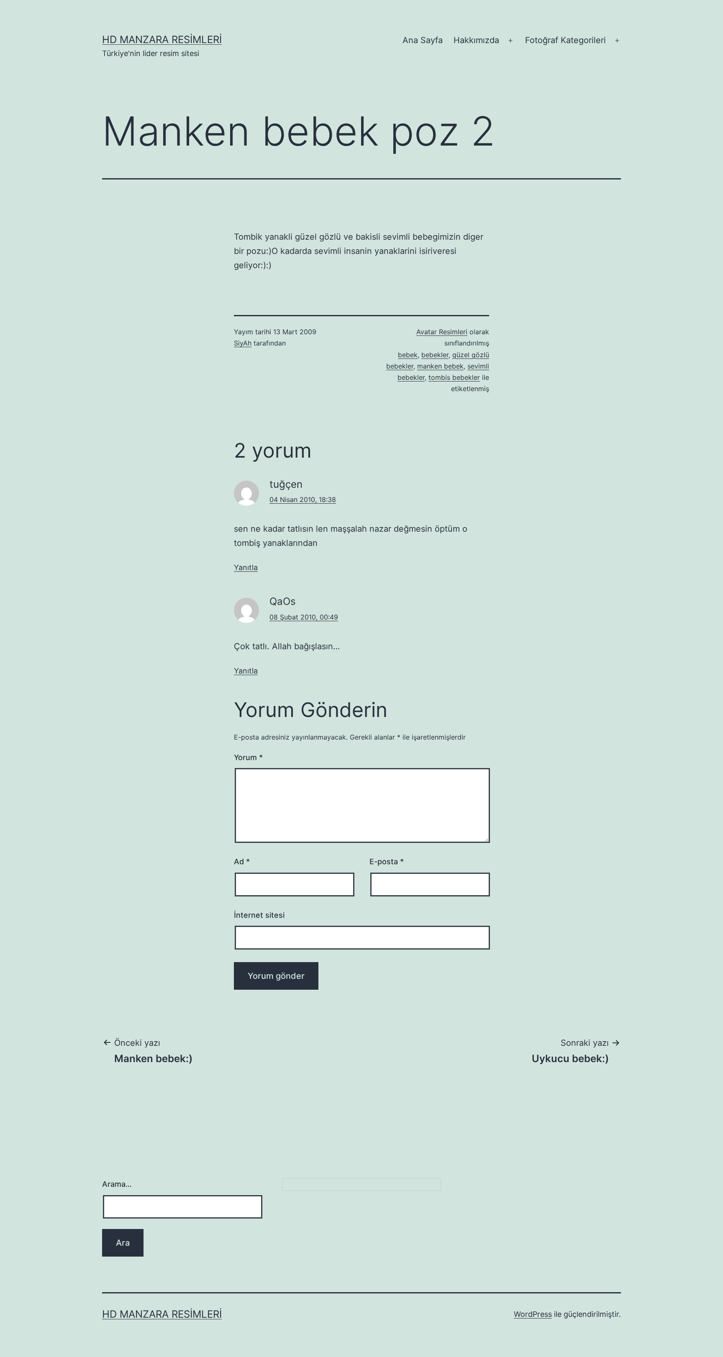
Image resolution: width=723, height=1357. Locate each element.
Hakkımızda (476, 40)
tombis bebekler (454, 377)
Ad (242, 861)
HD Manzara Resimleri (162, 39)
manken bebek (440, 366)
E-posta (386, 861)
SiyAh (242, 343)
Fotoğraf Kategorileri (565, 40)
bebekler (435, 355)
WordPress (533, 1314)
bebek (408, 355)
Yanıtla (246, 567)
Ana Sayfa (423, 40)
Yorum (248, 757)
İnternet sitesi (259, 915)
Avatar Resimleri (441, 332)
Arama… (117, 1184)
